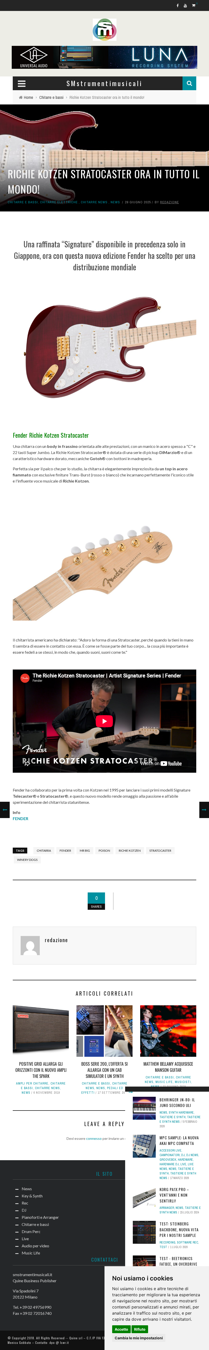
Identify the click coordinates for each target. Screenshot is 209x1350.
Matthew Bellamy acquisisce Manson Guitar (168, 1067)
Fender (65, 850)
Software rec (187, 1242)
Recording (167, 1242)
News (115, 202)
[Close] (130, 1092)
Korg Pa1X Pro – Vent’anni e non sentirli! (174, 1195)
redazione (169, 202)
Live (183, 1164)
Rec (25, 1202)
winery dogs (27, 860)
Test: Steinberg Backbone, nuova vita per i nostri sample (179, 1229)
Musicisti (183, 1082)
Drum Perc (31, 1231)
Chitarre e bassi (23, 202)
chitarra (44, 850)
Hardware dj (169, 1164)
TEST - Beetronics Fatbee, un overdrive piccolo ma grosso (178, 1264)
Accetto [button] (121, 1329)
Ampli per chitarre (32, 1083)
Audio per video (35, 1245)
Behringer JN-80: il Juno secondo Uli (177, 1102)
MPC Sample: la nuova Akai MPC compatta (179, 1140)
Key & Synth (32, 1195)
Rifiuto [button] (140, 1329)
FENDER (20, 818)
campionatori (170, 1155)
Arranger (167, 1208)
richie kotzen (130, 850)
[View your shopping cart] (194, 5)
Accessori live (170, 1150)
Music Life (164, 1082)
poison (104, 850)
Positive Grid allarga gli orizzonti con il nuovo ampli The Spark (41, 1070)
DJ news (192, 1155)
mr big (85, 850)
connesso (94, 1138)
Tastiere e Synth (173, 1117)
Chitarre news (94, 202)
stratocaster (160, 850)
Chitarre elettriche (59, 202)
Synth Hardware (181, 1113)
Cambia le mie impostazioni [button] (139, 1338)
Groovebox (168, 1160)
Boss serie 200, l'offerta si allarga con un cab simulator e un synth (104, 1070)
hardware (185, 1160)
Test (163, 1247)
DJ (183, 1155)
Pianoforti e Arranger (40, 1217)
